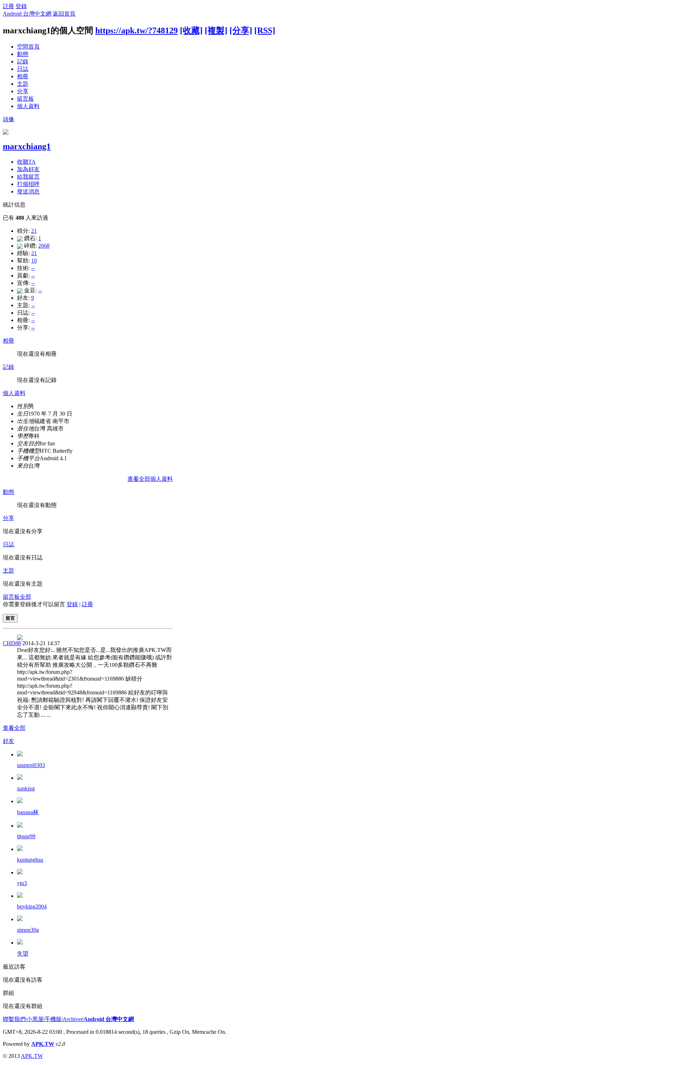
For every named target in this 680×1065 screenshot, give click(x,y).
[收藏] (191, 30)
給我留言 (28, 177)
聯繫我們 (14, 1019)
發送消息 (28, 191)
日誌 (22, 69)
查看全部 (14, 728)
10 (34, 261)
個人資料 (28, 106)
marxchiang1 (27, 146)
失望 (22, 954)
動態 (22, 54)
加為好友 (28, 169)
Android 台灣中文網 (27, 14)
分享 (22, 91)
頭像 (8, 119)
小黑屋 (35, 1019)
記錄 (22, 61)
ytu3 (22, 883)
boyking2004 (32, 906)
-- (33, 268)
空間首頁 (28, 47)
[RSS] (264, 30)
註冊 (8, 6)
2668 (44, 246)
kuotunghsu (30, 860)
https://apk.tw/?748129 (136, 30)
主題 (22, 84)
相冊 (22, 76)
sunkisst (26, 788)
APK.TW (42, 1044)
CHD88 (12, 643)
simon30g (28, 930)
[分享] (241, 30)
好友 (8, 741)
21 (34, 231)
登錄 (21, 6)
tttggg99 (26, 836)
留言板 (25, 99)
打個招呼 (28, 184)
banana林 (28, 812)
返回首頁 (64, 14)
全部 (25, 597)
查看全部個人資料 (150, 479)
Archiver (73, 1019)
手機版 (53, 1019)
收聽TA (26, 162)
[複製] (216, 30)
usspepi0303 (31, 765)
